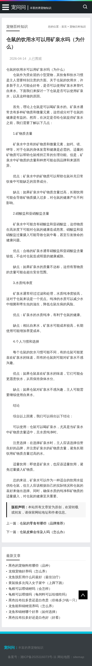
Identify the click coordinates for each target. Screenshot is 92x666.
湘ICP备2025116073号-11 (38, 657)
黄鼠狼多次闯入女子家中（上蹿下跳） (36, 583)
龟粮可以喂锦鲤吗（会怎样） (30, 588)
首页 (64, 26)
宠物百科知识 (78, 26)
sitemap (78, 657)
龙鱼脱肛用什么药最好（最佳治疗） (35, 577)
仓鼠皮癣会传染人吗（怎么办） (43, 532)
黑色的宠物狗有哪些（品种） (30, 565)
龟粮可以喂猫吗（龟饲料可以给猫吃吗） (38, 594)
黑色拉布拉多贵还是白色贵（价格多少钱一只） (43, 600)
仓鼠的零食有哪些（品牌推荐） (43, 523)
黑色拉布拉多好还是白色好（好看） (35, 617)
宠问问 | (31, 7)
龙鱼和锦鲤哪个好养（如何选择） (33, 612)
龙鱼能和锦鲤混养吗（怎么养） (31, 606)
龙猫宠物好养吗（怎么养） (28, 571)
